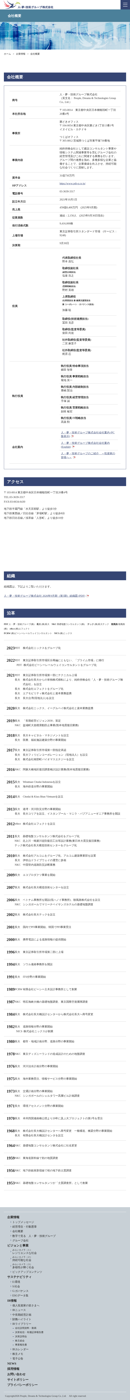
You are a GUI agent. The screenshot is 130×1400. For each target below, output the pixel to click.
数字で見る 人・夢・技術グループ (34, 1235)
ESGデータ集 (20, 1295)
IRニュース (19, 1310)
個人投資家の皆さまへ (25, 1305)
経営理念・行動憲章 (24, 1226)
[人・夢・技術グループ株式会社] (28, 4)
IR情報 (12, 1300)
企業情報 (20, 54)
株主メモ (17, 1353)
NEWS (11, 1363)
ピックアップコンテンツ (27, 1271)
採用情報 (13, 1368)
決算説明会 (21, 1336)
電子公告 (17, 1358)
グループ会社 (20, 1240)
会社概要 (17, 1231)
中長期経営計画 (21, 1314)
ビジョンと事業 (18, 1245)
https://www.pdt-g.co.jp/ (72, 183)
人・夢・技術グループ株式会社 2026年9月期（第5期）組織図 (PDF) (44, 595)
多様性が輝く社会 (23, 1266)
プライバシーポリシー (22, 1385)
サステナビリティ (19, 1277)
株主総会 (20, 1340)
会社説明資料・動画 (25, 1328)
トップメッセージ (23, 1222)
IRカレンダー (20, 1349)
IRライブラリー (21, 1323)
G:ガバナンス (20, 1290)
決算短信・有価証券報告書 (29, 1332)
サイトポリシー (18, 1379)
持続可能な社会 (22, 1258)
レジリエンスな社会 (24, 1251)
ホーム (7, 54)
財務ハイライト (21, 1319)
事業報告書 (21, 1344)
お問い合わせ (16, 1374)
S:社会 (16, 1286)
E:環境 (16, 1281)
